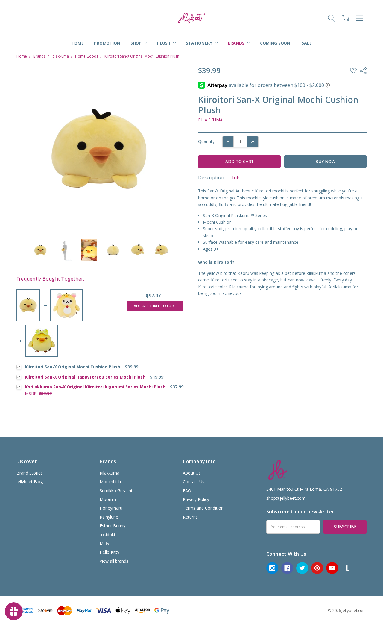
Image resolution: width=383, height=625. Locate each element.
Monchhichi (111, 481)
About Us (192, 473)
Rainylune (109, 517)
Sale (306, 43)
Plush (164, 43)
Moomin (108, 499)
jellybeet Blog (29, 481)
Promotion (107, 43)
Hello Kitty (109, 552)
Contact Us (193, 481)
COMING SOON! (275, 43)
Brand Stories (29, 473)
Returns (190, 517)
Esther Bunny (112, 525)
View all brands (114, 561)
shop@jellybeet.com (286, 498)
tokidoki (107, 534)
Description (211, 177)
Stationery (199, 43)
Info (236, 177)
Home (78, 43)
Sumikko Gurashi (116, 490)
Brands (237, 43)
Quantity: (206, 141)
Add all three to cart (155, 305)
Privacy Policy (196, 499)
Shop (136, 43)
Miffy (104, 543)
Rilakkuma (109, 473)
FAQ (187, 490)
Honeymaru (111, 508)
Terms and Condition (203, 508)
